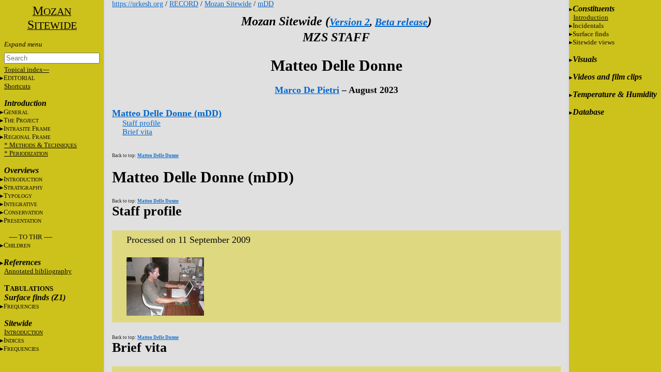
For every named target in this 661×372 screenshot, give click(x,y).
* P (26, 153)
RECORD (183, 4)
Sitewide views (594, 42)
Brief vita (137, 132)
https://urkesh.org (137, 4)
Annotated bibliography (38, 271)
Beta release (401, 21)
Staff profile (141, 123)
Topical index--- (26, 69)
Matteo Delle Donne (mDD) (167, 113)
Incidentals (588, 25)
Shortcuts (17, 86)
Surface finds (591, 34)
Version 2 (349, 21)
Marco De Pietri (307, 90)
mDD (266, 4)
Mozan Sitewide (227, 4)
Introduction (590, 17)
